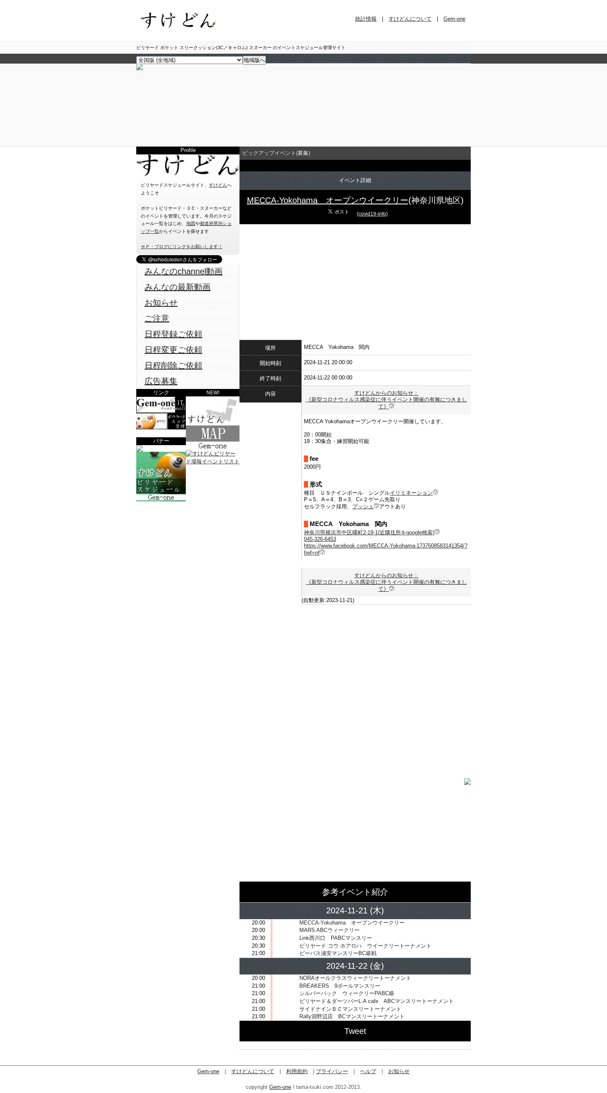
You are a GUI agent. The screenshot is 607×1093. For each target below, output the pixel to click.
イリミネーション (411, 493)
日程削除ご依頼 (173, 365)
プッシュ (363, 506)
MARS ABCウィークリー (329, 930)
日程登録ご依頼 (173, 334)
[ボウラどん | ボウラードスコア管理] (161, 427)
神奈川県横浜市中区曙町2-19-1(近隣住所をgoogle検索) (369, 532)
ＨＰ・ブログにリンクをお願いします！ (182, 246)
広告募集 (161, 381)
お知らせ (161, 302)
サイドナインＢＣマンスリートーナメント (350, 1009)
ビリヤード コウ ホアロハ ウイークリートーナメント (365, 946)
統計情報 (366, 19)
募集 (303, 153)
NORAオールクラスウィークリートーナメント (355, 978)
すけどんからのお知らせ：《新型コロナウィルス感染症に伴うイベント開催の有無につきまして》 (386, 400)
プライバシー (332, 1071)
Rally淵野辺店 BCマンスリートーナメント (352, 1016)
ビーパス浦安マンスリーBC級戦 (338, 953)
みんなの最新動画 (178, 287)
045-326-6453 (320, 539)
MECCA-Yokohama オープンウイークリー (327, 200)
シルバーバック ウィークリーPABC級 (346, 993)
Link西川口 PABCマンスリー (335, 938)
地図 (190, 223)
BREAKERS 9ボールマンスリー (339, 986)
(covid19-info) (372, 214)
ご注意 (157, 318)
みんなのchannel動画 (184, 271)
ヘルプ (368, 1071)
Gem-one (454, 19)
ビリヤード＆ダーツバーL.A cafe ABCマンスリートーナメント (376, 1001)
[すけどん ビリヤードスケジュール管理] (139, 68)
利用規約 (297, 1071)
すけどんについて (410, 19)
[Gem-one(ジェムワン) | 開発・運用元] (161, 411)
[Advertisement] (187, 553)
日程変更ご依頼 (173, 349)
